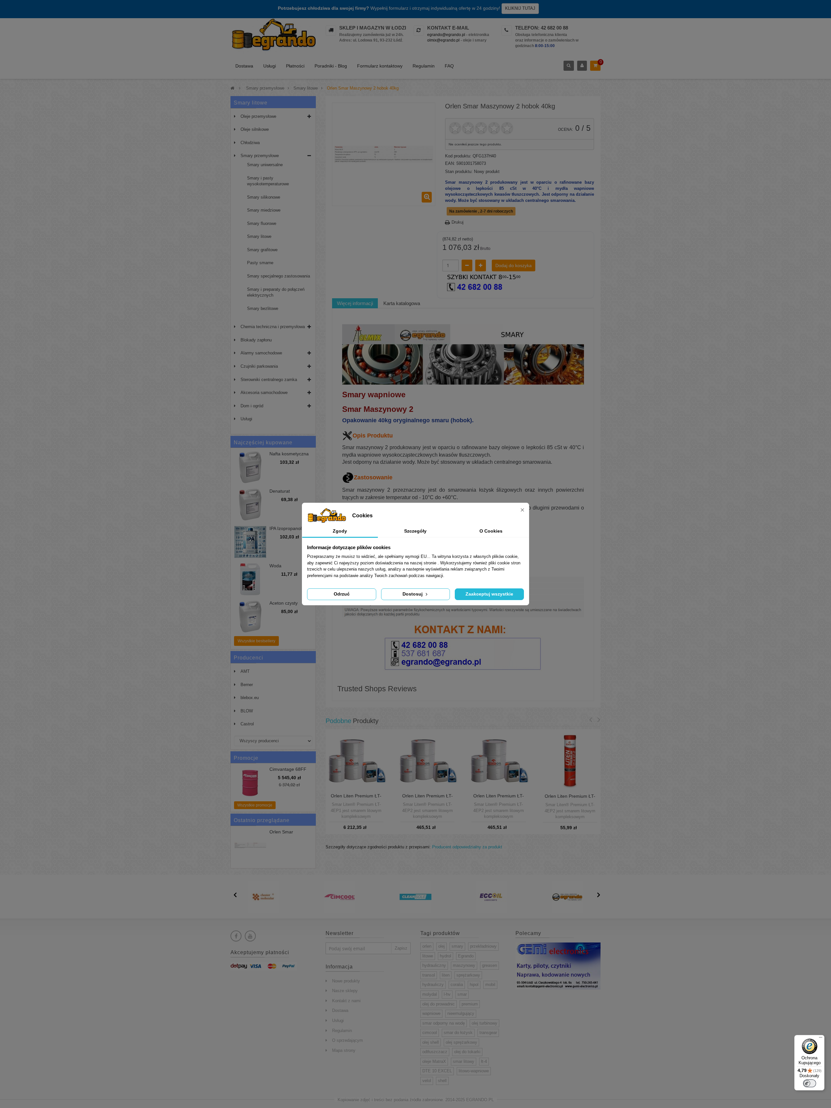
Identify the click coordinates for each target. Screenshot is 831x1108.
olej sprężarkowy (461, 1042)
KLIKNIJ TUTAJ (520, 8)
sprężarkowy (468, 975)
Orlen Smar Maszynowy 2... (285, 834)
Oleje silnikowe (255, 129)
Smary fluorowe (261, 223)
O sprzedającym (347, 1040)
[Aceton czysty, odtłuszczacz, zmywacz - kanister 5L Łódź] (250, 617)
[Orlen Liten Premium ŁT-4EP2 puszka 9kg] (427, 759)
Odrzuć (342, 594)
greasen (489, 965)
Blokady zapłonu (256, 340)
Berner (247, 684)
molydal (429, 994)
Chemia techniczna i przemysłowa (273, 326)
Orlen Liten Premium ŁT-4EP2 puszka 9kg (427, 798)
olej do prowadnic (438, 1004)
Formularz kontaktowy (380, 65)
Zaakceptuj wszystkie (489, 594)
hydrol (445, 956)
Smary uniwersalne (265, 164)
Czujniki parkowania (259, 366)
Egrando (466, 956)
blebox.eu (250, 697)
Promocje (246, 758)
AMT (245, 671)
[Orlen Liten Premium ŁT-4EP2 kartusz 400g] (570, 759)
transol (428, 975)
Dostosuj (413, 594)
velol (426, 1080)
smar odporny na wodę (443, 1023)
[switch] (809, 1083)
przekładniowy (483, 946)
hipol (474, 984)
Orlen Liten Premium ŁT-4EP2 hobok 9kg (498, 798)
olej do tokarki (467, 1051)
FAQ (449, 65)
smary (457, 946)
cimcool (429, 1032)
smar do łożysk (458, 1032)
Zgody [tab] (340, 531)
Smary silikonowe (263, 197)
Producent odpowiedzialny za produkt (467, 846)
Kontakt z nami (346, 1000)
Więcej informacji (355, 303)
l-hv (447, 994)
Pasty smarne (260, 262)
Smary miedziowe (263, 210)
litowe (427, 956)
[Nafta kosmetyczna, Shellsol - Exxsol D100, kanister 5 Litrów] (250, 467)
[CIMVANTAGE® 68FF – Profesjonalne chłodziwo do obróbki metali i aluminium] (250, 783)
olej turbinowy (484, 1023)
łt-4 (484, 1061)
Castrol (247, 723)
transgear (488, 1032)
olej (441, 946)
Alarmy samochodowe (261, 353)
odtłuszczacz (434, 1051)
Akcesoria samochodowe (264, 392)
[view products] (263, 896)
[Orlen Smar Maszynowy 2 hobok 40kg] (250, 845)
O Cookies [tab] (490, 531)
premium (470, 1004)
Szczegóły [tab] (415, 531)
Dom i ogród (252, 405)
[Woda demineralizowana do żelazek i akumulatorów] (250, 579)
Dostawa (244, 65)
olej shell (430, 1042)
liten (446, 975)
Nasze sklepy (345, 990)
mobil (490, 984)
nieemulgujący (460, 1013)
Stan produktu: (459, 171)
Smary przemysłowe (260, 155)
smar (462, 994)
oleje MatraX (434, 1061)
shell (442, 1080)
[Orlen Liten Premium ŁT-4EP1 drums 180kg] (356, 759)
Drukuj (458, 222)
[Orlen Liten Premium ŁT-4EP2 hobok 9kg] (498, 759)
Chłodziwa (250, 142)
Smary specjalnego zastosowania (278, 276)
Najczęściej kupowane (263, 442)
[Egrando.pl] (273, 36)
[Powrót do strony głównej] (232, 88)
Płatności (295, 65)
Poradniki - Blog (331, 65)
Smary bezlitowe (262, 308)
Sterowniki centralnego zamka (269, 379)
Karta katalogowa (401, 303)
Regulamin (424, 65)
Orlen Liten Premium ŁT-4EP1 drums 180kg (356, 798)
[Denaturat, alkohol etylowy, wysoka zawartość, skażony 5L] (250, 505)
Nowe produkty (346, 981)
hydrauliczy (433, 984)
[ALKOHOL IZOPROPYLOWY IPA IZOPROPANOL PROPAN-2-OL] (250, 542)
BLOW (247, 710)
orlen (426, 946)
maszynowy (464, 965)
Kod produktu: (458, 156)
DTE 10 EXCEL (437, 1070)
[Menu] (821, 1039)
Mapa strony (343, 1050)
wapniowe (431, 1013)
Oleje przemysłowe (258, 116)
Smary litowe (259, 236)
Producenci (248, 657)
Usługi (269, 65)
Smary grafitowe (262, 249)
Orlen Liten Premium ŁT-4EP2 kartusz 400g (570, 799)
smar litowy (463, 1061)
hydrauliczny (434, 965)
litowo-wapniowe (474, 1070)
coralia (457, 984)
